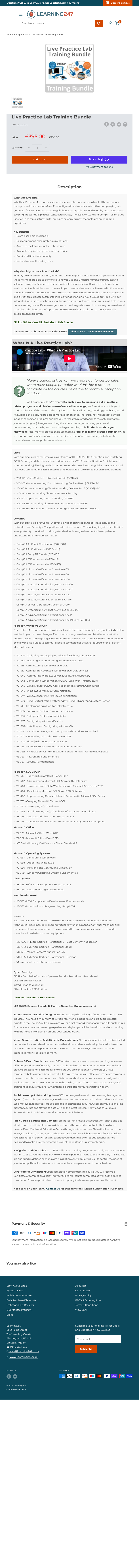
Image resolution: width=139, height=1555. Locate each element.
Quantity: (17, 147)
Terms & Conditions (86, 1305)
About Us (80, 1286)
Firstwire (21, 1389)
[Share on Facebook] (106, 124)
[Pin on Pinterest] (112, 124)
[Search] (99, 23)
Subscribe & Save (120, 3)
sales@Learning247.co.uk (24, 1351)
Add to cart (40, 159)
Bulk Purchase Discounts (21, 1300)
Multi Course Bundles (19, 1295)
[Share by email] (125, 124)
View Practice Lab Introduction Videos (92, 331)
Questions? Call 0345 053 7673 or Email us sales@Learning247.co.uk (43, 3)
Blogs (10, 1314)
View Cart (81, 1310)
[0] (117, 23)
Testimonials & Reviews (20, 1305)
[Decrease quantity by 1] (28, 147)
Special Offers (15, 1290)
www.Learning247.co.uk (23, 1357)
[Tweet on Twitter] (119, 124)
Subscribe (86, 1349)
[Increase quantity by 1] (46, 147)
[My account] (110, 23)
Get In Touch (82, 1290)
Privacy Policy (83, 1295)
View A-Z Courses (17, 1286)
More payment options (99, 167)
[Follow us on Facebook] (9, 1376)
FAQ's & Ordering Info (88, 1300)
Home (10, 35)
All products (22, 35)
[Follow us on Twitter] (15, 1376)
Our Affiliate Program (19, 1310)
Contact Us (53, 1188)
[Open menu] (20, 14)
